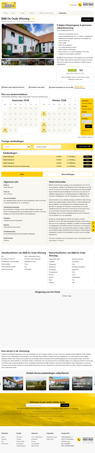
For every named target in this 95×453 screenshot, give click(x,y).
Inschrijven (65, 405)
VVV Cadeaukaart (36, 437)
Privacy (33, 441)
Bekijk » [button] (88, 156)
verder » (88, 126)
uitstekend (72, 70)
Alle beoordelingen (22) (75, 73)
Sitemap (3, 439)
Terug (6, 13)
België (22, 13)
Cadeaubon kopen (51, 437)
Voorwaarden (35, 444)
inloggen (74, 5)
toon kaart (30, 21)
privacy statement (34, 414)
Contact (18, 439)
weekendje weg (46, 408)
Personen (85, 118)
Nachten (84, 106)
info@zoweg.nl (65, 441)
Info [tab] (22, 174)
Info (2, 441)
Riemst (32, 13)
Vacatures (19, 437)
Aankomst (85, 101)
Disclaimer (34, 439)
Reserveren (4, 444)
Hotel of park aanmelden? (20, 443)
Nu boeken (87, 19)
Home (13, 13)
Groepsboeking (20, 446)
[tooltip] (93, 137)
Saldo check (50, 439)
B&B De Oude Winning (46, 13)
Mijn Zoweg (34, 446)
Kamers (84, 112)
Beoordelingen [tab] (68, 174)
